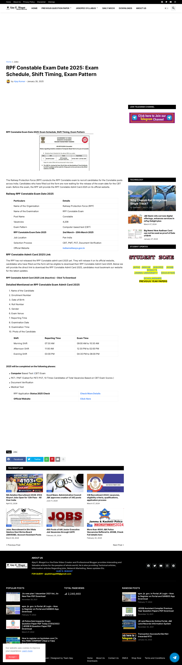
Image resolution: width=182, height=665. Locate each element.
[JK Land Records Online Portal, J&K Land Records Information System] (129, 624)
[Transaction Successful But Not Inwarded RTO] (129, 637)
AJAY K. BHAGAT (64, 571)
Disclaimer (41, 2)
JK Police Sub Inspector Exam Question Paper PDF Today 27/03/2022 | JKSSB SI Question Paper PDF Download (41, 625)
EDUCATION (168, 272)
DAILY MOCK (108, 8)
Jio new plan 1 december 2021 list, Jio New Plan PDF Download (40, 594)
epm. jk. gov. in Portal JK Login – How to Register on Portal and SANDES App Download (40, 609)
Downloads (125, 8)
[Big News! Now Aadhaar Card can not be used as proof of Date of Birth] (135, 233)
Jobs (16, 62)
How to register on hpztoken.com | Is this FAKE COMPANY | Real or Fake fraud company (40, 641)
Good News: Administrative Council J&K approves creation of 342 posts (63, 496)
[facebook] (162, 2)
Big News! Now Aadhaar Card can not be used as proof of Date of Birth (159, 233)
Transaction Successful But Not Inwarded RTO (153, 635)
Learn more (27, 651)
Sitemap (51, 2)
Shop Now (136, 658)
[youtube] (171, 2)
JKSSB (169, 267)
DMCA (125, 658)
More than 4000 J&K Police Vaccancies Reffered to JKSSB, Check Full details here (105, 532)
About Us (17, 2)
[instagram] (175, 2)
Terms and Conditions (155, 658)
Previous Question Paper (55, 8)
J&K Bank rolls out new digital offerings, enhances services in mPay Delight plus (159, 218)
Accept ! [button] (12, 657)
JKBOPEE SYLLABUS (86, 8)
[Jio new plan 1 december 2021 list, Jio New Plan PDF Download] (13, 597)
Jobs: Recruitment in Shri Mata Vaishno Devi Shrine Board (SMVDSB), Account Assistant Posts (23, 532)
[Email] (57, 459)
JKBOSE (146, 267)
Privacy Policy (29, 2)
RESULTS (152, 270)
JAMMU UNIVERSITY (146, 272)
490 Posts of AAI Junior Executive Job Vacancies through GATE (62, 530)
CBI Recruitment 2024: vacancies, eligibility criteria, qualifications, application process (103, 497)
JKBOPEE (158, 267)
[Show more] (63, 459)
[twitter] (166, 2)
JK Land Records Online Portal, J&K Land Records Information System (155, 622)
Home (8, 2)
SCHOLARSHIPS (153, 278)
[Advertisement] (91, 37)
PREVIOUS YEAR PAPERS (153, 281)
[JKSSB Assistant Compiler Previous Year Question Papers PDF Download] (129, 611)
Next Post (117, 545)
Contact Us (113, 658)
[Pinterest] (52, 459)
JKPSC (136, 267)
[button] (166, 8)
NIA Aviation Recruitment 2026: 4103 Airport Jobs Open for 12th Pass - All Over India (24, 497)
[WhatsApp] (46, 459)
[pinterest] (173, 565)
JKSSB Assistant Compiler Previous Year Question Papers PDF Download (156, 609)
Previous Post (14, 545)
